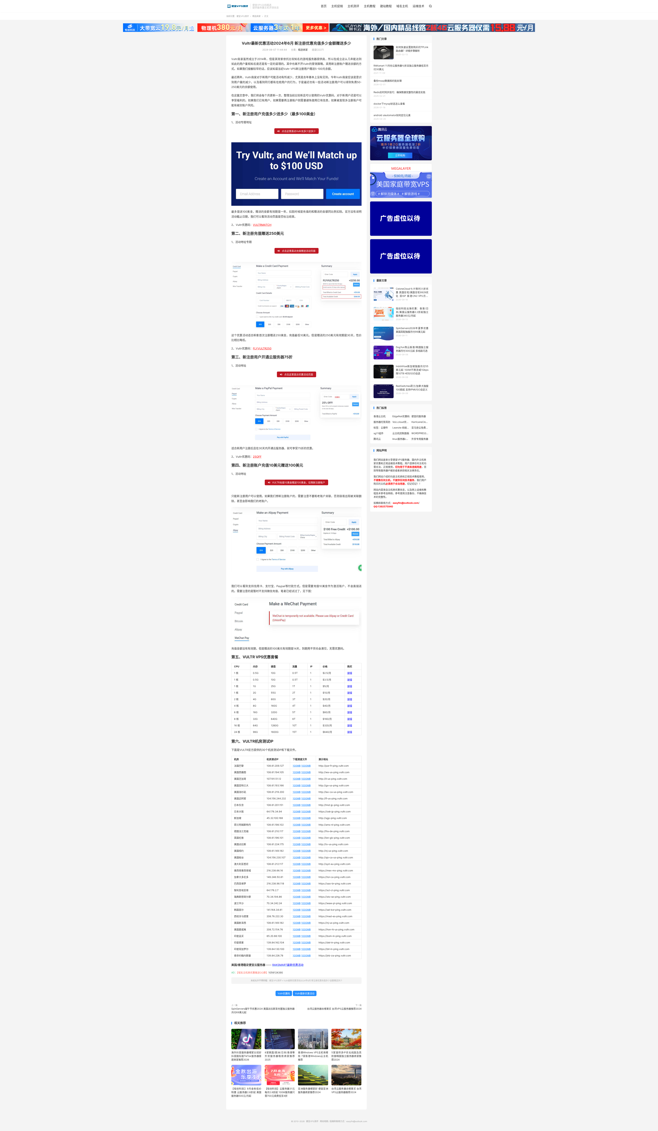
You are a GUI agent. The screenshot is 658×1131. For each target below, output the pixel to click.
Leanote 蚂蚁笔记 (401, 427)
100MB (297, 765)
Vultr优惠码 (284, 993)
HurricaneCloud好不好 (420, 421)
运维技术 (418, 6)
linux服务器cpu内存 (401, 438)
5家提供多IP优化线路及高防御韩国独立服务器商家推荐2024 (346, 1056)
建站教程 (386, 6)
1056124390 (275, 972)
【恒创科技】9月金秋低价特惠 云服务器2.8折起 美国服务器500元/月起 (246, 1092)
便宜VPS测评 (237, 6)
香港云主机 (380, 416)
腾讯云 (377, 438)
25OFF (257, 456)
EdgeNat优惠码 (401, 416)
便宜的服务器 (418, 416)
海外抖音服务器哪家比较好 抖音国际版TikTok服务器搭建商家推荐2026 (246, 1056)
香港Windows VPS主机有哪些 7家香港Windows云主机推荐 (313, 1056)
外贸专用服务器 (419, 438)
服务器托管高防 (382, 421)
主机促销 (337, 6)
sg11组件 (378, 433)
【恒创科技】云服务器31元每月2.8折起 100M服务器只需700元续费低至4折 (280, 1092)
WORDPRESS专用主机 (420, 433)
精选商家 (256, 16)
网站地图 (324, 1121)
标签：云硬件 (381, 427)
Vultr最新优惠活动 (304, 993)
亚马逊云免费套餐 (420, 427)
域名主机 (402, 6)
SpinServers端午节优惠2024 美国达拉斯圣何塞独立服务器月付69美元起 (263, 1010)
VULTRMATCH (262, 225)
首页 (324, 6)
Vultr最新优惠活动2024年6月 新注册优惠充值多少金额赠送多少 (296, 43)
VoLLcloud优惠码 (401, 421)
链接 (349, 672)
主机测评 (353, 6)
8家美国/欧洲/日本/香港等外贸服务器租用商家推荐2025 (280, 1056)
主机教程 (369, 6)
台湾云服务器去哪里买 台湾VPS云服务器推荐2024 (334, 1008)
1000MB (306, 765)
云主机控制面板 (400, 433)
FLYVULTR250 (262, 348)
